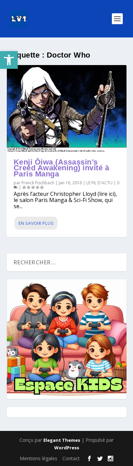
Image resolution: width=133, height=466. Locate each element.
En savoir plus (36, 223)
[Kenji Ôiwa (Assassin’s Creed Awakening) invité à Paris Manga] (67, 108)
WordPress (66, 448)
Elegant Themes (61, 440)
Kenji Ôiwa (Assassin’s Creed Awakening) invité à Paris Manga (61, 168)
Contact (71, 458)
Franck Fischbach (37, 183)
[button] (9, 60)
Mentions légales (38, 458)
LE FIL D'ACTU (99, 183)
